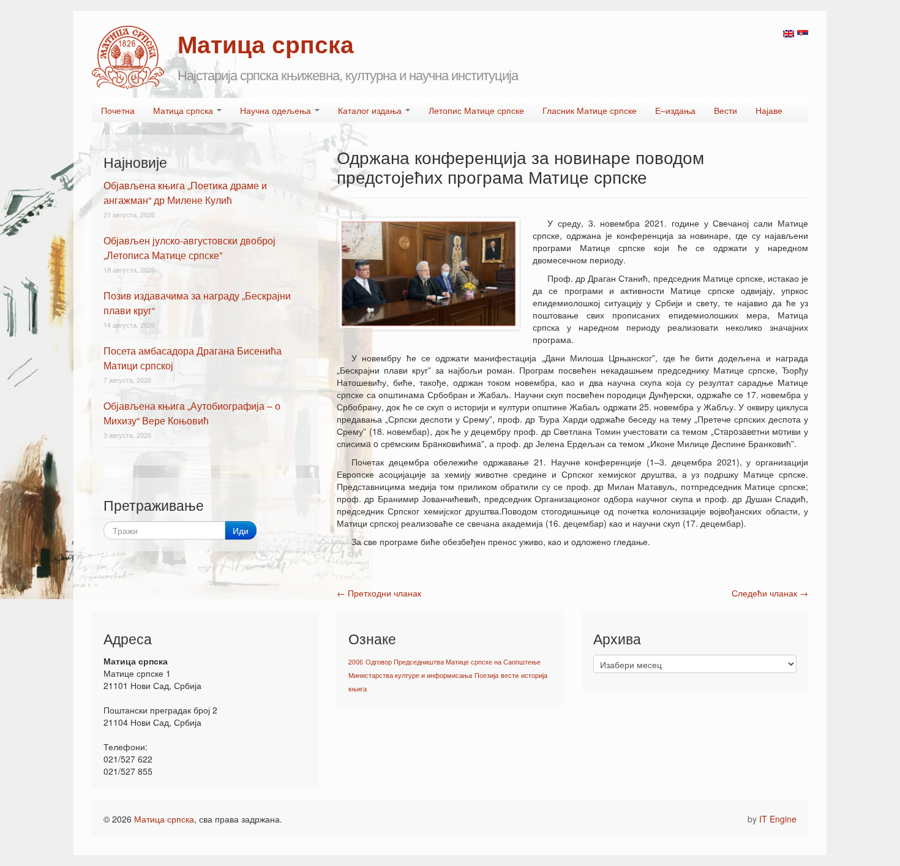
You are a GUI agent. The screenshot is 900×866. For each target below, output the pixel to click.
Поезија (486, 675)
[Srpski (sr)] (802, 32)
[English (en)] (788, 32)
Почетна (118, 110)
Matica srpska (128, 57)
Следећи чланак (770, 593)
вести (510, 675)
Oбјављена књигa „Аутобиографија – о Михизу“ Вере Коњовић (191, 413)
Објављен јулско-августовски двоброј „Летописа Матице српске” (189, 247)
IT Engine (778, 819)
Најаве (769, 110)
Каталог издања (371, 110)
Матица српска (184, 110)
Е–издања (675, 110)
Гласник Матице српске (589, 110)
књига (357, 688)
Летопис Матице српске (476, 110)
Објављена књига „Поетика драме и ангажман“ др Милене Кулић (185, 192)
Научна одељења (276, 110)
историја (534, 675)
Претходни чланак (379, 593)
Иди (241, 530)
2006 (355, 661)
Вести (725, 110)
